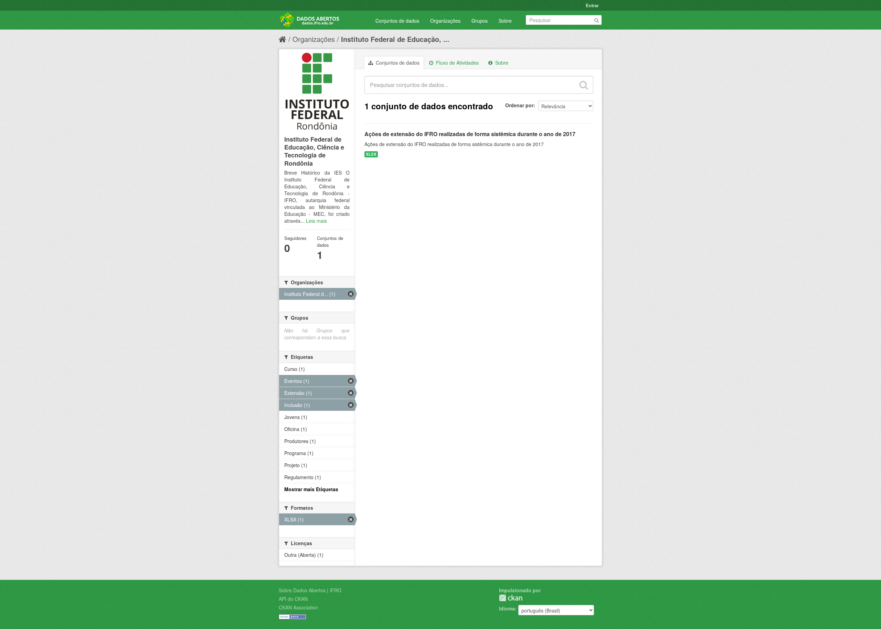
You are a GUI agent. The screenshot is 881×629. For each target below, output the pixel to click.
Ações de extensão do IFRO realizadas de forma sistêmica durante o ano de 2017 (469, 134)
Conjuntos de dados (397, 20)
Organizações (445, 20)
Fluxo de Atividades (457, 62)
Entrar (592, 5)
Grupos (479, 20)
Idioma (507, 608)
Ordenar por (519, 105)
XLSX (371, 154)
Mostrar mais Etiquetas (311, 489)
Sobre (505, 20)
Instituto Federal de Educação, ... (395, 39)
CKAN (510, 598)
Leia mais (316, 220)
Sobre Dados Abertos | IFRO (310, 590)
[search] (583, 85)
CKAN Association (298, 607)
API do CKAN (293, 598)
